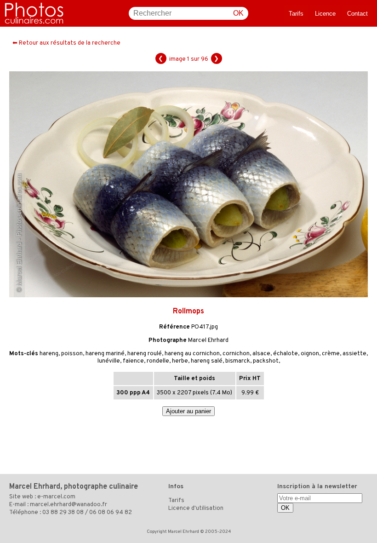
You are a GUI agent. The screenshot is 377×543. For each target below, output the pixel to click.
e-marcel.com (56, 497)
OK (238, 13)
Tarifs (296, 13)
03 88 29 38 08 (63, 512)
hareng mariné (105, 354)
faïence (133, 361)
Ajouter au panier (188, 411)
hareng (49, 354)
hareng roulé (144, 354)
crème (331, 354)
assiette (354, 354)
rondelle (158, 361)
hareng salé (207, 361)
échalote (285, 354)
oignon (310, 354)
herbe (180, 361)
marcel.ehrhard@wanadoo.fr (68, 504)
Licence (325, 13)
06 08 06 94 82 (110, 512)
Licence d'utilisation (195, 508)
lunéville (108, 361)
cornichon (236, 354)
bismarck (237, 361)
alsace (261, 354)
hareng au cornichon (192, 354)
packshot (266, 361)
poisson (72, 354)
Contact (357, 13)
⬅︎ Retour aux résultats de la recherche (66, 43)
